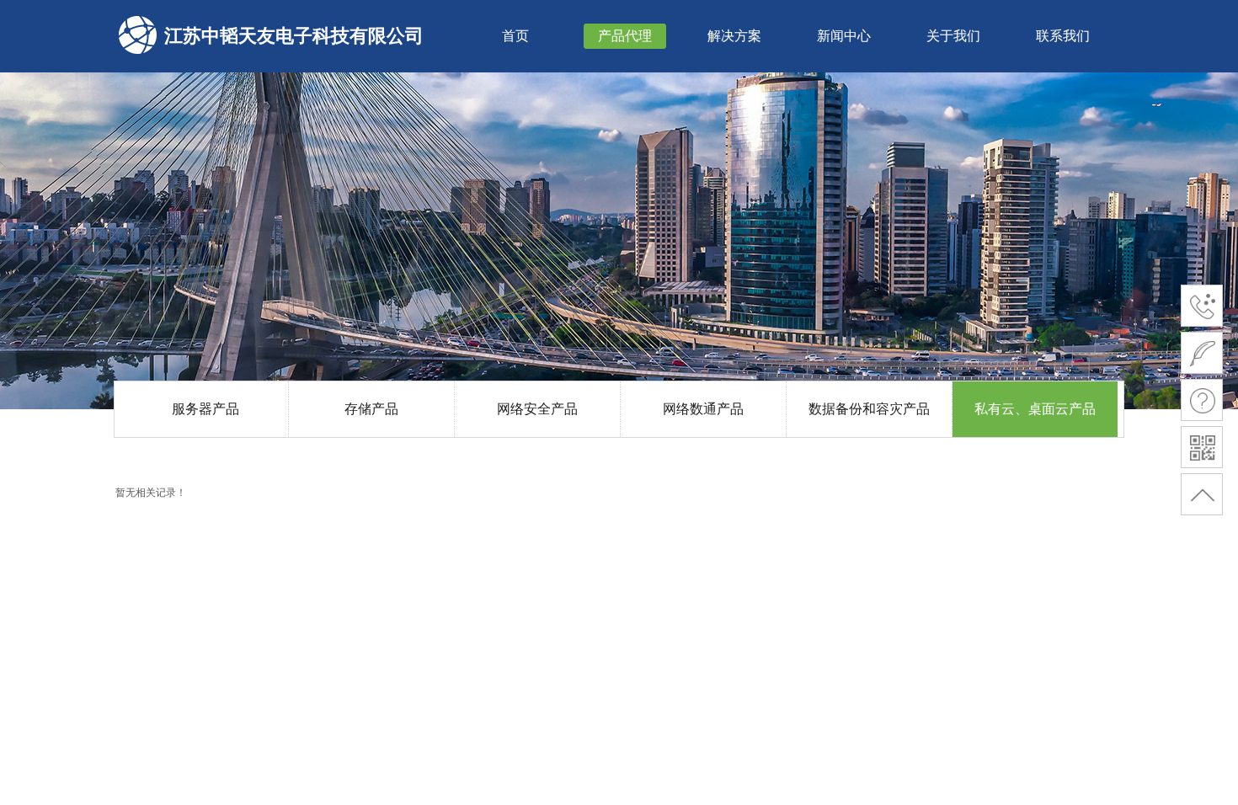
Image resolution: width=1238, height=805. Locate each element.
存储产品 (371, 409)
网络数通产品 (703, 409)
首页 (515, 36)
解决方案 (734, 36)
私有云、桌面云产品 (1035, 409)
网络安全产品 (537, 409)
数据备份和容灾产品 (869, 409)
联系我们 (1063, 36)
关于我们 (953, 36)
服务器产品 (205, 409)
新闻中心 (844, 36)
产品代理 (625, 36)
